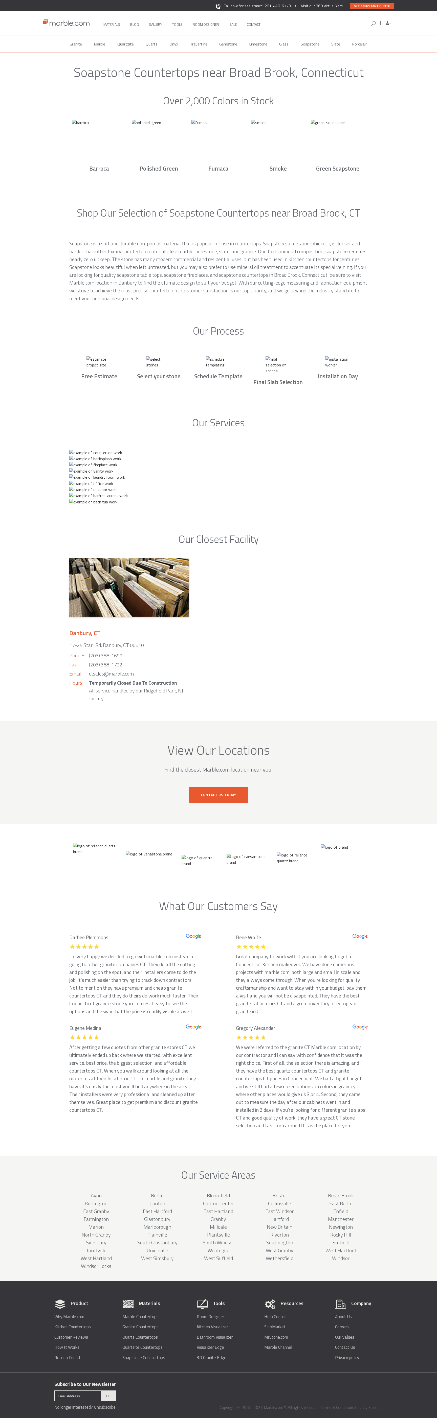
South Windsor (218, 1242)
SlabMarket (275, 1327)
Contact (253, 24)
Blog (134, 24)
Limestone (258, 44)
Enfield (340, 1211)
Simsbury (96, 1242)
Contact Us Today (218, 794)
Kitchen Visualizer (212, 1327)
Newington (341, 1227)
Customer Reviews (71, 1337)
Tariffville (96, 1250)
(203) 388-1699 (105, 655)
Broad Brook (341, 1195)
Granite (76, 44)
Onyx (173, 44)
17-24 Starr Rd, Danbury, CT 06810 (106, 645)
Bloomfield (218, 1195)
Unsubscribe (105, 1407)
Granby (218, 1219)
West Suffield (218, 1258)
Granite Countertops (140, 1327)
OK (108, 1396)
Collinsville (279, 1203)
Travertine (198, 44)
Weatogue (218, 1250)
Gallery (155, 24)
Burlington (96, 1203)
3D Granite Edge (211, 1358)
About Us (343, 1317)
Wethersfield (279, 1258)
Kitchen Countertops (72, 1327)
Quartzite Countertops (142, 1347)
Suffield (341, 1242)
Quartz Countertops (140, 1337)
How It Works (66, 1347)
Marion (96, 1227)
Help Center (275, 1317)
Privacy (361, 1407)
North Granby (96, 1235)
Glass (284, 44)
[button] (388, 23)
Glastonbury (157, 1219)
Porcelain (359, 44)
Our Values (344, 1337)
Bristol (280, 1195)
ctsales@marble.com (111, 674)
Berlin (157, 1195)
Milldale (218, 1227)
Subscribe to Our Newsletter (85, 1384)
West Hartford (340, 1250)
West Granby (279, 1250)
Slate (335, 44)
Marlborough (157, 1227)
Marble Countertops (140, 1317)
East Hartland (218, 1211)
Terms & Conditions (337, 1407)
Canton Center (218, 1203)
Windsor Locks (96, 1266)
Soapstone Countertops (143, 1358)
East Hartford (157, 1211)
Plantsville (218, 1235)
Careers (342, 1327)
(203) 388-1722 (105, 664)
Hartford (279, 1219)
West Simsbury (157, 1258)
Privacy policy (347, 1358)
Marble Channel (278, 1347)
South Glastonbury (157, 1242)
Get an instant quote (372, 6)
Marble (99, 44)
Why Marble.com (69, 1317)
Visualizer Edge (210, 1347)
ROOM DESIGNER (206, 24)
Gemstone (228, 44)
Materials (111, 24)
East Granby (96, 1211)
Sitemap (375, 1407)
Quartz (152, 44)
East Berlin (341, 1203)
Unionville (157, 1250)
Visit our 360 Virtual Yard (322, 6)
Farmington (96, 1219)
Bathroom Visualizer (215, 1337)
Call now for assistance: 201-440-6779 (257, 6)
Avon (96, 1195)
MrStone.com (276, 1337)
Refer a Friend (67, 1358)
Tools (177, 24)
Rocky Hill (340, 1235)
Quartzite (125, 44)
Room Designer (210, 1317)
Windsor (340, 1258)
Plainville (157, 1235)
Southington (279, 1242)
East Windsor (280, 1211)
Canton (157, 1203)
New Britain (279, 1227)
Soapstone (310, 44)
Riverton (279, 1235)
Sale (233, 24)
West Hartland (96, 1258)
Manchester (341, 1219)
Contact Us (345, 1347)
